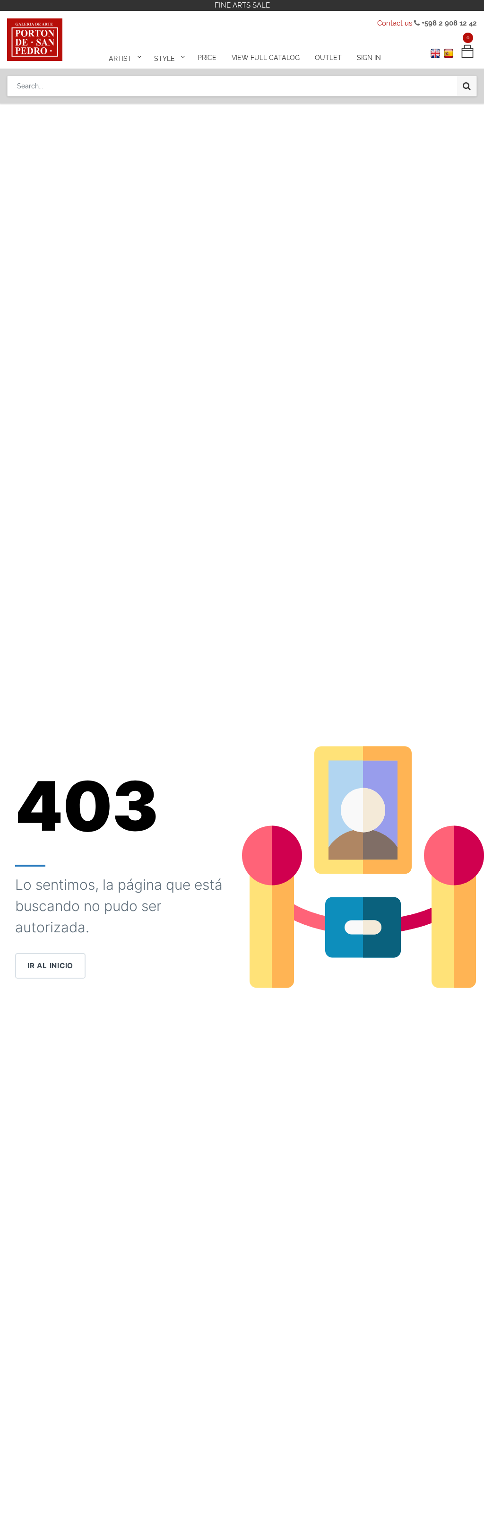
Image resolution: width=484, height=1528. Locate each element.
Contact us (394, 23)
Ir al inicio (50, 965)
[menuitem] (207, 58)
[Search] (466, 86)
